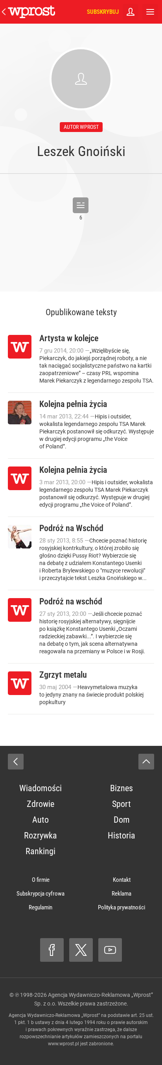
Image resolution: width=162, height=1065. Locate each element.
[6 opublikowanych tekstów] (80, 205)
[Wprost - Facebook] (52, 950)
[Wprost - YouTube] (110, 950)
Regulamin (40, 907)
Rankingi (40, 851)
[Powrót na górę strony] (146, 761)
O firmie (41, 879)
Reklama (121, 893)
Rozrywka (40, 835)
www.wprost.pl (63, 1043)
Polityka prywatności (121, 907)
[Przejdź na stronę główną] (4, 12)
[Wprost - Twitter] (81, 950)
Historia (121, 835)
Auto (40, 820)
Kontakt (122, 879)
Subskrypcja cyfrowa (40, 893)
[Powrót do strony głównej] (16, 761)
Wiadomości (40, 788)
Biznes (121, 788)
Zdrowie (40, 804)
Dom (122, 820)
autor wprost (81, 127)
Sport (121, 804)
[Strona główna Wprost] (31, 12)
